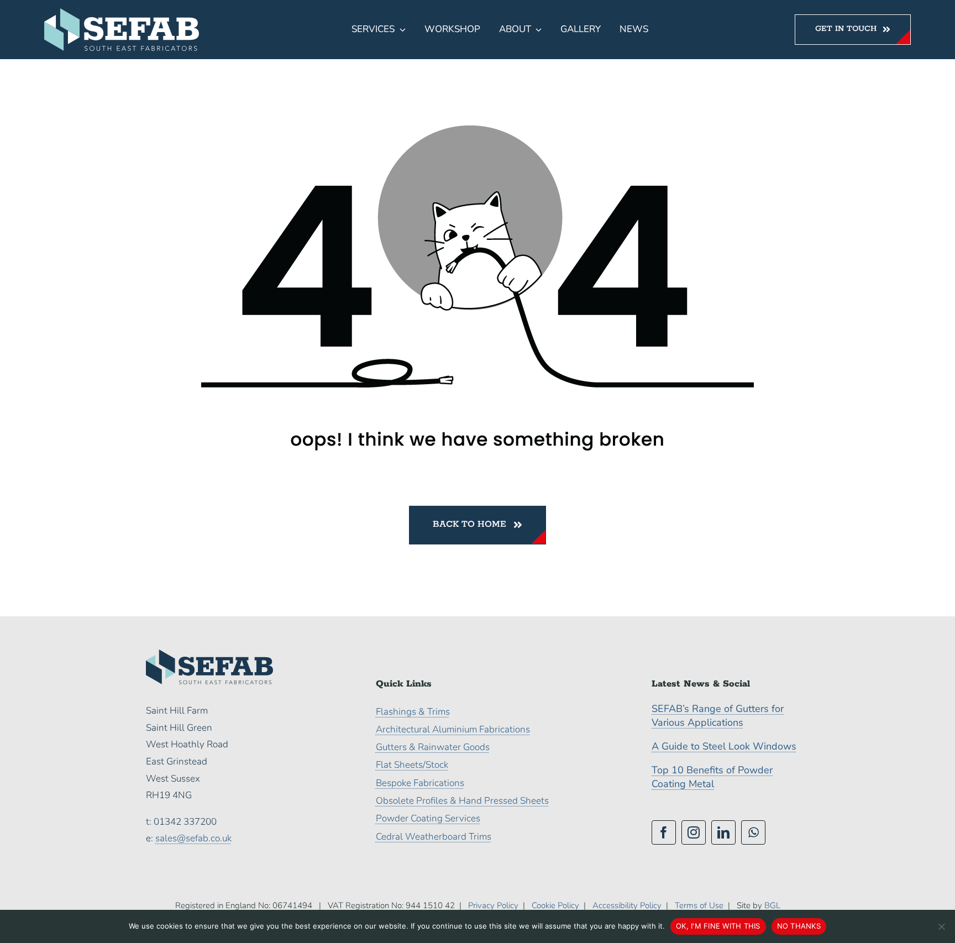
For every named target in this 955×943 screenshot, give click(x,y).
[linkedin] (723, 832)
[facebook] (664, 832)
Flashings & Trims (413, 711)
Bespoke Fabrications (420, 783)
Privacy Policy (493, 905)
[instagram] (693, 832)
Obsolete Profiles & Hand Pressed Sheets (462, 800)
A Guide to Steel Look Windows (724, 746)
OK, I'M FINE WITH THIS (718, 925)
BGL (772, 905)
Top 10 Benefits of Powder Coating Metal (712, 776)
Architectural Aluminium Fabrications (453, 729)
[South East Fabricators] (121, 13)
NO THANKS (799, 925)
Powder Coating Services (428, 818)
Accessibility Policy (627, 905)
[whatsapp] (753, 832)
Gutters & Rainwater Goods (433, 747)
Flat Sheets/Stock (412, 764)
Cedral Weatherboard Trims (433, 836)
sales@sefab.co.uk (193, 838)
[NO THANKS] (941, 926)
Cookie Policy (555, 905)
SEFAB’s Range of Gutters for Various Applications (718, 715)
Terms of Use (699, 905)
